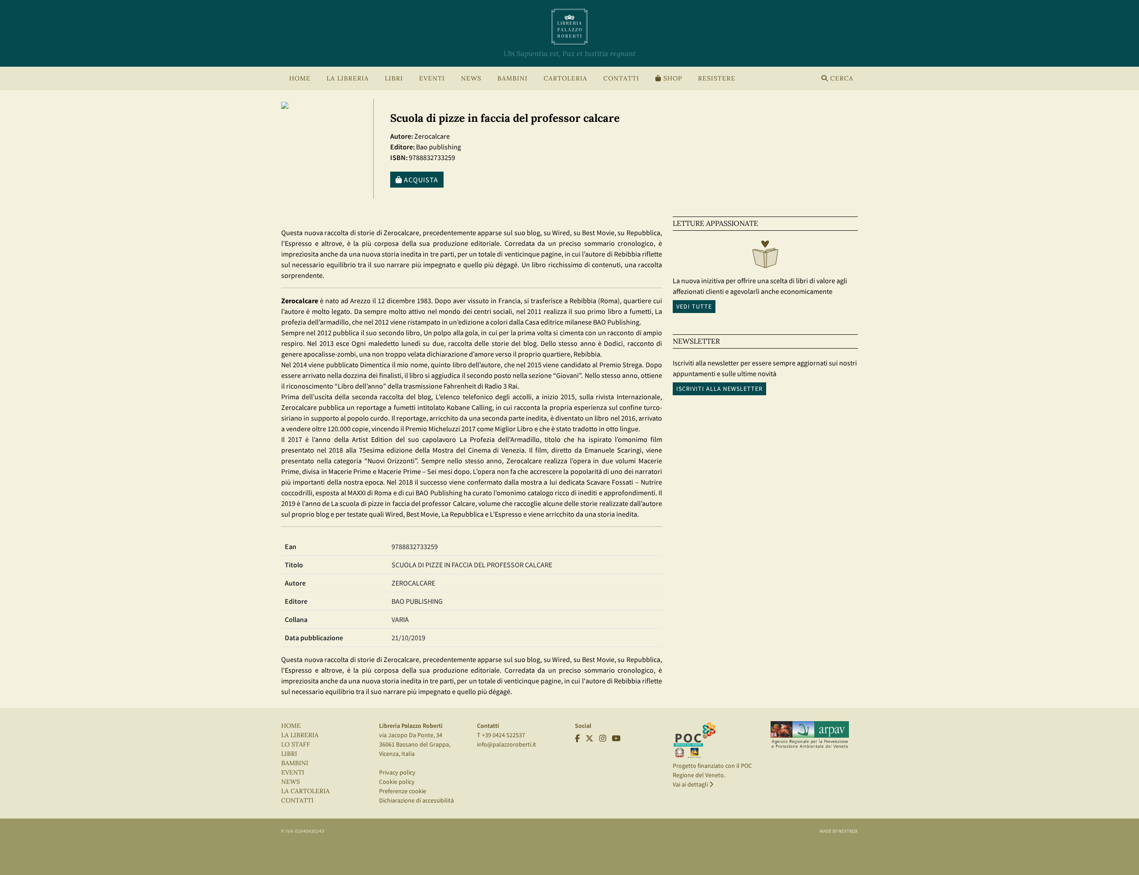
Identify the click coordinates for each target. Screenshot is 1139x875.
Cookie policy (397, 782)
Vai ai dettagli (691, 784)
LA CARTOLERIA (305, 791)
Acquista (420, 179)
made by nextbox (839, 831)
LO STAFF (295, 744)
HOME (300, 78)
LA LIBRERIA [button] (348, 78)
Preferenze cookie (402, 791)
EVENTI (292, 772)
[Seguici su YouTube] (616, 739)
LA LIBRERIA (300, 735)
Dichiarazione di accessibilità (416, 800)
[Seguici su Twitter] (590, 739)
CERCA (840, 78)
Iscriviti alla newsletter (719, 389)
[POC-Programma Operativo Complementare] (694, 740)
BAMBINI (512, 78)
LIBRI (289, 754)
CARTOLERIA (565, 78)
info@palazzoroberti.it (506, 744)
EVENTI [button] (432, 78)
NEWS (471, 78)
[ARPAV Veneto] (810, 735)
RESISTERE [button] (716, 78)
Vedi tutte (694, 306)
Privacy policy (397, 772)
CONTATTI (621, 78)
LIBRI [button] (394, 78)
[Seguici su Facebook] (577, 739)
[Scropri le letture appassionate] (765, 256)
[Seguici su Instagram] (602, 739)
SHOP (671, 78)
